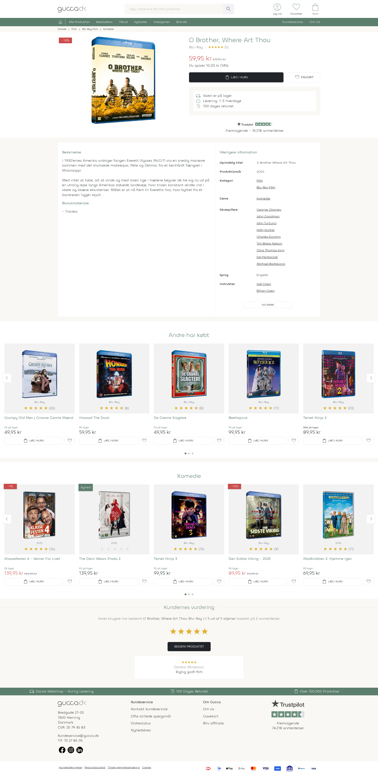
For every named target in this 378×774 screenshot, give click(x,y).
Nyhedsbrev (141, 730)
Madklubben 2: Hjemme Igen (327, 559)
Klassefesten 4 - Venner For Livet (32, 559)
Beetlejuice (238, 418)
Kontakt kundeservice (149, 709)
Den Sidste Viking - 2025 (250, 559)
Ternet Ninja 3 (165, 559)
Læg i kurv (236, 77)
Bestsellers (104, 22)
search (228, 9)
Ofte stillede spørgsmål (151, 716)
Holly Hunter (266, 230)
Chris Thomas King (270, 250)
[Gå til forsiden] (72, 703)
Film (260, 181)
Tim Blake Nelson (269, 243)
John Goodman (268, 216)
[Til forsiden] (72, 8)
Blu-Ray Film (266, 187)
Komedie (263, 198)
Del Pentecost (267, 257)
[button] (6, 378)
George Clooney (269, 210)
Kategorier (162, 22)
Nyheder (140, 22)
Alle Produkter (79, 22)
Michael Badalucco (271, 264)
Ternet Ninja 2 (315, 418)
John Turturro (266, 223)
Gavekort (211, 716)
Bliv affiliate (213, 723)
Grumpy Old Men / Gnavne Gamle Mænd (38, 418)
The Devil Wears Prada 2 (100, 559)
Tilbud (123, 22)
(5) (218, 47)
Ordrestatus (141, 723)
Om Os (315, 22)
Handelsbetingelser (70, 767)
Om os (208, 709)
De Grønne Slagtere (170, 418)
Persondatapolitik (94, 767)
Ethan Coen (266, 291)
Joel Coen (264, 284)
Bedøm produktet (189, 646)
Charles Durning (269, 237)
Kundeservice (292, 22)
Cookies (146, 767)
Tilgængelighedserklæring (124, 767)
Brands (181, 22)
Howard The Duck (94, 418)
